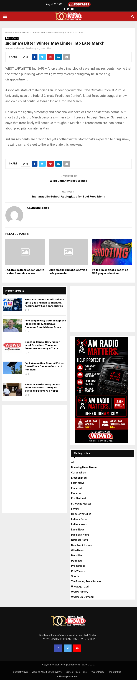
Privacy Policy (97, 672)
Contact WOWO (21, 672)
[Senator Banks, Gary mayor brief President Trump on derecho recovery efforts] (12, 346)
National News (79, 539)
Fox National (78, 498)
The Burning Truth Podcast (86, 581)
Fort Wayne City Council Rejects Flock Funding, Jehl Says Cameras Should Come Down (45, 324)
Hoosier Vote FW (81, 514)
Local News (78, 529)
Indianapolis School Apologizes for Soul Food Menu (68, 196)
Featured (76, 488)
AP (72, 462)
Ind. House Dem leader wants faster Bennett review (24, 271)
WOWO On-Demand (82, 596)
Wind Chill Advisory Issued (68, 180)
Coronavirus (78, 472)
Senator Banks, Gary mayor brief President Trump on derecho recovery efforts (42, 345)
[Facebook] (58, 648)
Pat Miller (76, 555)
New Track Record (82, 545)
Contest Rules (73, 672)
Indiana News (12, 38)
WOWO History (79, 591)
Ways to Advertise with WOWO (47, 672)
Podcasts (76, 560)
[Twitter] (68, 648)
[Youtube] (77, 648)
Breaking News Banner (84, 467)
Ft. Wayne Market (81, 503)
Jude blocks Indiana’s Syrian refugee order (68, 271)
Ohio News (77, 550)
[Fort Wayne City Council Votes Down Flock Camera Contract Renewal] (12, 368)
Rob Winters (78, 571)
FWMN (75, 508)
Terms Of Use (114, 672)
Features (76, 493)
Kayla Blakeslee (16, 48)
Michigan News (80, 534)
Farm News (77, 482)
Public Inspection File (67, 676)
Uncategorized (80, 586)
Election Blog (79, 477)
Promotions (78, 565)
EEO (85, 672)
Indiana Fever (79, 519)
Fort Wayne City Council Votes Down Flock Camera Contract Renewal (44, 366)
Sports (75, 576)
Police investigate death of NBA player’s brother (110, 271)
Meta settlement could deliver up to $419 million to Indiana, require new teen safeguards (44, 302)
